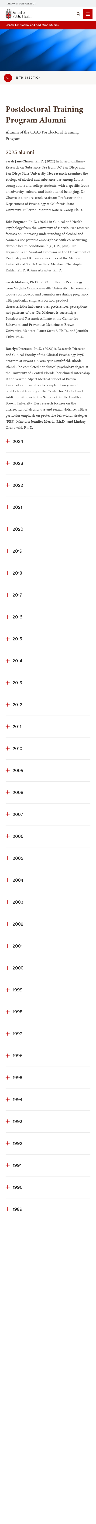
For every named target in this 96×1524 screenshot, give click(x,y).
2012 (17, 704)
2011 (17, 726)
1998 (17, 1012)
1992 (17, 1143)
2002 (18, 924)
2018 (17, 573)
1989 (17, 1209)
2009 (18, 770)
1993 (17, 1121)
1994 (18, 1099)
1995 (17, 1077)
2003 (18, 902)
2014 (17, 661)
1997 (17, 1034)
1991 (17, 1165)
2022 (18, 485)
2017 (17, 595)
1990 (18, 1187)
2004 (18, 880)
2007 (18, 814)
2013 (17, 683)
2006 (18, 836)
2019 (17, 551)
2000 (18, 968)
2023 (18, 463)
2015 (17, 639)
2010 (17, 748)
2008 (18, 792)
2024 (18, 441)
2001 (17, 946)
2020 (18, 529)
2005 (18, 858)
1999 (18, 990)
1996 (18, 1055)
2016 (17, 617)
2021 (17, 507)
